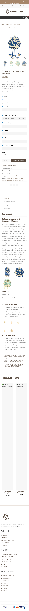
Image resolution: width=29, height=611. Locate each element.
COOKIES (3, 564)
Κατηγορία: (4, 176)
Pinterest (5, 588)
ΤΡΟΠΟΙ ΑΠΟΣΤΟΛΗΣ (6, 559)
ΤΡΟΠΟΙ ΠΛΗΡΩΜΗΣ (6, 561)
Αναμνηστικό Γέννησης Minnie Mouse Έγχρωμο (8, 493)
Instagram (5, 585)
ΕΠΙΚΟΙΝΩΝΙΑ (4, 537)
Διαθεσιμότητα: (5, 170)
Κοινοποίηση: (5, 185)
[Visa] (20, 607)
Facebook (19, 361)
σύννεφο (21, 180)
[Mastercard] (17, 607)
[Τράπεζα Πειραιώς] (24, 607)
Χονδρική (18, 5)
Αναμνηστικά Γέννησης (18, 178)
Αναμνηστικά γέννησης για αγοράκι (10, 180)
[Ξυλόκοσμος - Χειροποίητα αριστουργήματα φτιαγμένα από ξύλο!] (14, 11)
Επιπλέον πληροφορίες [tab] (9, 201)
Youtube (5, 590)
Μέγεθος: (4, 173)
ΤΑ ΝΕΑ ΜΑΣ (4, 545)
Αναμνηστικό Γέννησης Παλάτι (21, 492)
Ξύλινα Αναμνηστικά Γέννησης (10, 26)
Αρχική (2, 24)
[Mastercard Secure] (10, 607)
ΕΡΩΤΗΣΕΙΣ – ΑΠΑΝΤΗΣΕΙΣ (7, 540)
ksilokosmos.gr (7, 229)
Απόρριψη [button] (16, 3)
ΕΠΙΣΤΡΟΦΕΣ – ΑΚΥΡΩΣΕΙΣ (7, 556)
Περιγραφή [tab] (6, 198)
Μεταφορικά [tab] (7, 208)
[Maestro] (14, 607)
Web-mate (22, 604)
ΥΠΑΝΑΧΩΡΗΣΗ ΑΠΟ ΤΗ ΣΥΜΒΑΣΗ (9, 554)
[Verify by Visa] (5, 607)
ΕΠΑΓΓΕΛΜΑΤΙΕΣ (5, 542)
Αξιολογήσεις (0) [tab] (8, 205)
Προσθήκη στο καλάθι (18, 160)
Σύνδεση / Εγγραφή (23, 5)
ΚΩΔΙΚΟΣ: (4, 168)
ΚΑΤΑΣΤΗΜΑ (9, 24)
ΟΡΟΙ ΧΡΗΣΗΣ (4, 566)
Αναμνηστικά (17, 24)
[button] (25, 48)
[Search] (23, 17)
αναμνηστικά (9, 178)
